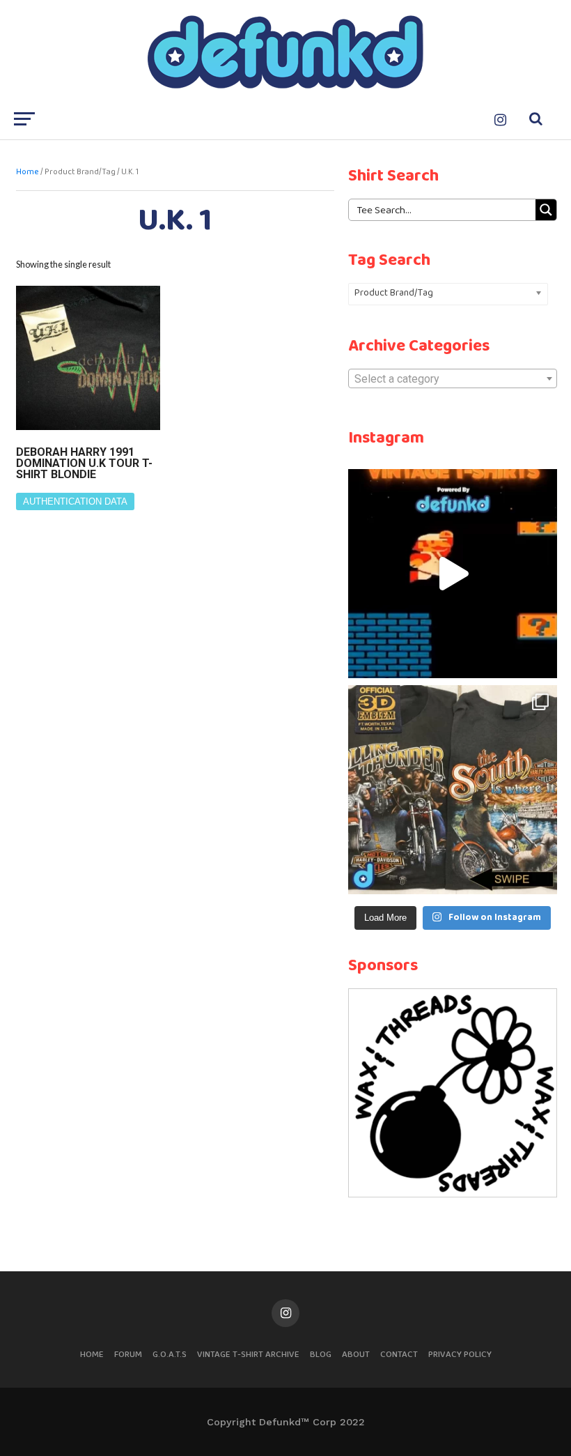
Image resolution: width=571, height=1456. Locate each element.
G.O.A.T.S (169, 1354)
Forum (128, 1354)
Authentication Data (75, 501)
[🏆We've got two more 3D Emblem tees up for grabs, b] (452, 789)
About (356, 1354)
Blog (320, 1354)
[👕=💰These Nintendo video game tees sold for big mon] (452, 573)
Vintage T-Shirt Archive (248, 1354)
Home (27, 172)
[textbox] (452, 379)
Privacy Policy (460, 1354)
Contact (399, 1354)
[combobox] (452, 378)
